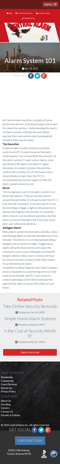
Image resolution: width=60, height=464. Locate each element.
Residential (6, 377)
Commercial (7, 380)
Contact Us (7, 411)
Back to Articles (30, 352)
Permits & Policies (10, 415)
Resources (6, 388)
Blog (10, 13)
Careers (5, 408)
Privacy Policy (8, 391)
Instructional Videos (24, 13)
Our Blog (5, 404)
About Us (6, 400)
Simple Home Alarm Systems (30, 318)
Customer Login (44, 13)
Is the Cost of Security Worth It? (30, 333)
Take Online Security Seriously (30, 306)
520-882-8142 (29, 18)
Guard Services (9, 384)
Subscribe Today (30, 440)
